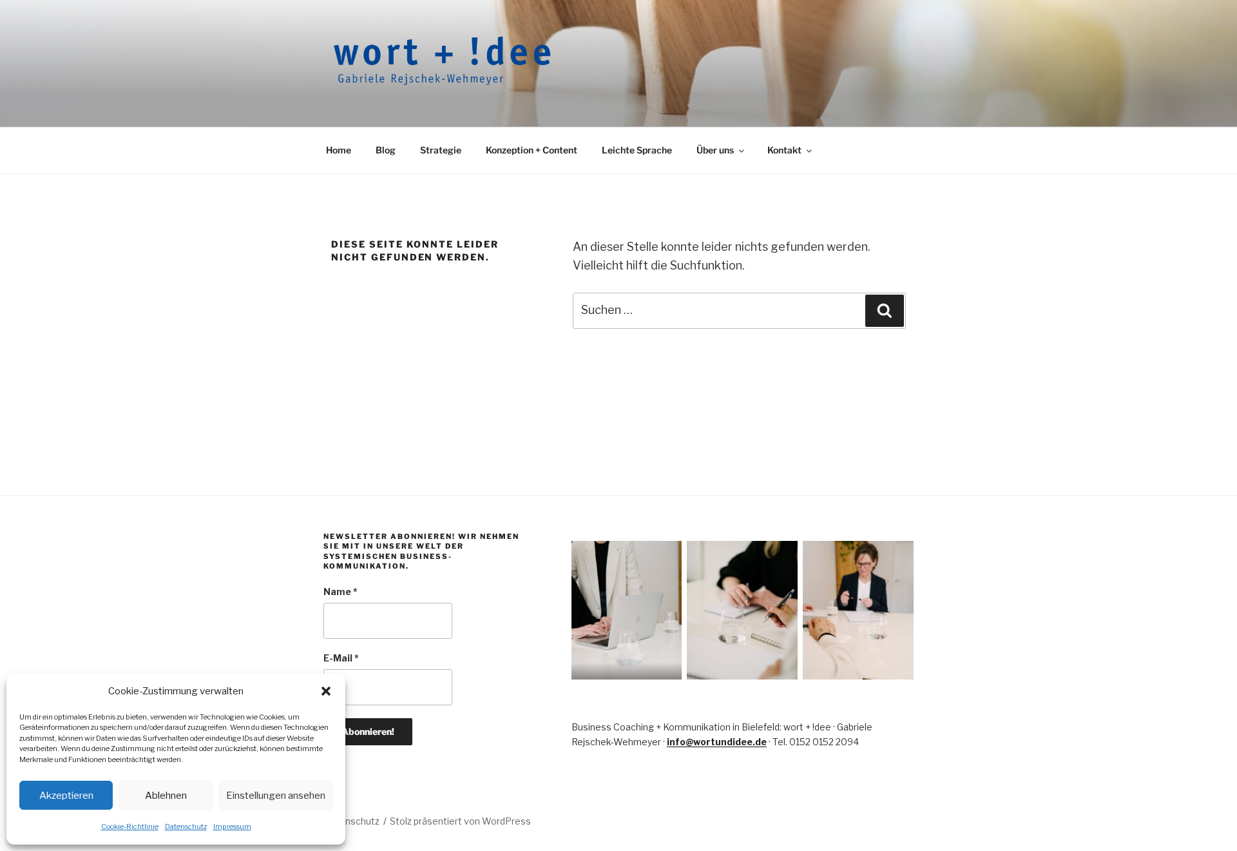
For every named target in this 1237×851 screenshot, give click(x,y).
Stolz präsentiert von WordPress (460, 821)
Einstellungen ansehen (275, 795)
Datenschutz (186, 826)
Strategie (440, 149)
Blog (386, 149)
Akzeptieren (66, 795)
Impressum (232, 826)
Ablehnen (166, 795)
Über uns (715, 149)
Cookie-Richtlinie (129, 826)
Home (338, 149)
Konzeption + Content (531, 149)
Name (340, 591)
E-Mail (341, 657)
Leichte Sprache (637, 149)
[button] (326, 691)
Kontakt (784, 149)
